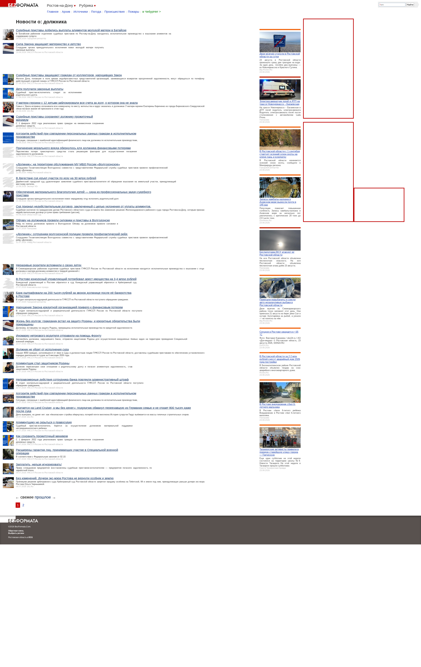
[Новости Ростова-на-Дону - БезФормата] (19, 4)
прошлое (43, 497)
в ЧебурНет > (151, 11)
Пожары (133, 11)
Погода (96, 11)
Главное (53, 11)
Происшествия (114, 11)
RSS (31, 537)
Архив (66, 11)
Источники (81, 11)
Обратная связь (16, 531)
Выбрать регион (16, 533)
